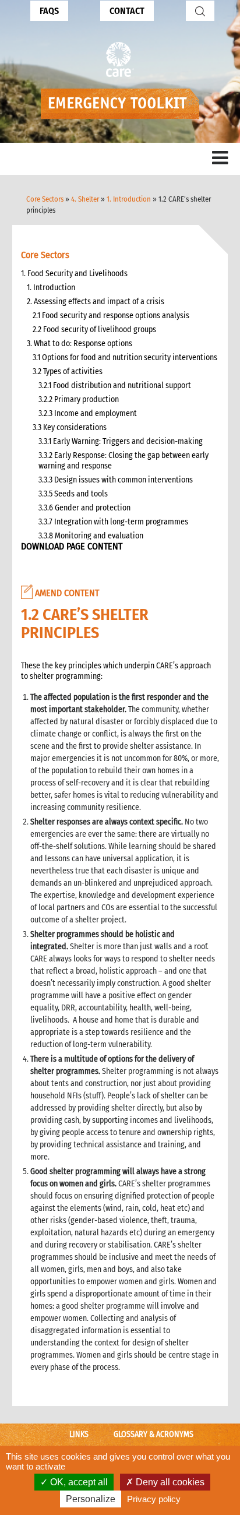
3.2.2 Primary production (78, 399)
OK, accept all (78, 1482)
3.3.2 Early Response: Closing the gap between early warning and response (123, 460)
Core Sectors (44, 199)
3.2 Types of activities (68, 371)
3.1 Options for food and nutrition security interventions (125, 357)
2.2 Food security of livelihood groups (94, 329)
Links (79, 1434)
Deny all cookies (168, 1482)
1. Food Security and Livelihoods (74, 274)
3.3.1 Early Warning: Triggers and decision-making (120, 441)
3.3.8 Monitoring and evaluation (90, 536)
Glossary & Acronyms (153, 1434)
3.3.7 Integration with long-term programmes (113, 522)
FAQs (49, 10)
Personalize (90, 1499)
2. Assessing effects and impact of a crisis (95, 301)
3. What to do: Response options (79, 343)
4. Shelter (85, 199)
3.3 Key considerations (70, 427)
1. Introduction (129, 199)
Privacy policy (154, 1499)
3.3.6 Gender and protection (84, 508)
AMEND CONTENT (66, 592)
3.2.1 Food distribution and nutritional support (114, 385)
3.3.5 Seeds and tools (73, 494)
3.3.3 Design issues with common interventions (116, 480)
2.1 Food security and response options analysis (111, 315)
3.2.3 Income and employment (87, 413)
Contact (127, 10)
